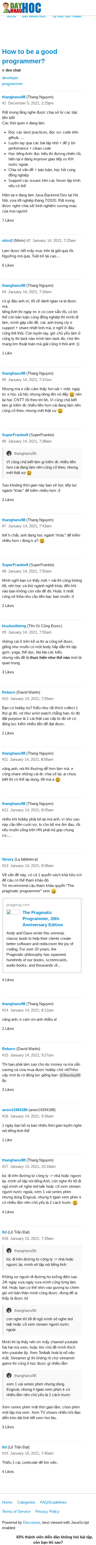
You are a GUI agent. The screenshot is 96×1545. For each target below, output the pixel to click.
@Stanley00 (70, 1075)
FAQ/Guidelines (53, 1502)
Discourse (31, 1522)
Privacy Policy (47, 1511)
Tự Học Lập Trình (66, 16)
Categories (26, 1502)
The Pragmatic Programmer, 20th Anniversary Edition (43, 918)
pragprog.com (18, 904)
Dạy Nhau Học (34, 16)
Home (7, 1502)
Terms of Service (16, 1511)
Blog (11, 16)
